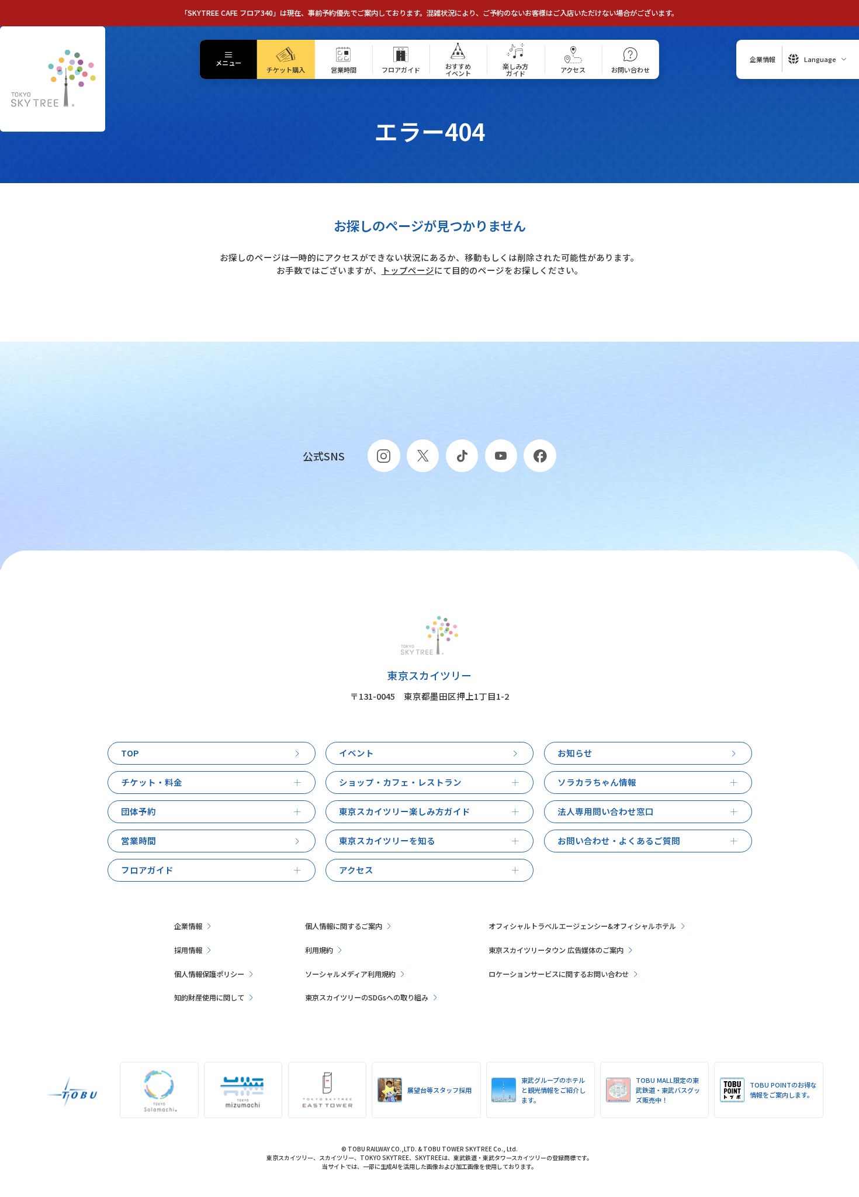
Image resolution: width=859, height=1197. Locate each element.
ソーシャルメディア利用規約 (350, 974)
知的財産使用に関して (209, 997)
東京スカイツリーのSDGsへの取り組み (366, 997)
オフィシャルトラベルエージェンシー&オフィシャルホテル (582, 926)
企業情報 (188, 926)
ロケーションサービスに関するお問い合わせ (559, 974)
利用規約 (319, 950)
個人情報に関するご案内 (343, 926)
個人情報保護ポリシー (209, 974)
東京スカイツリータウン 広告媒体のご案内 (556, 950)
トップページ (408, 270)
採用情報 (188, 950)
